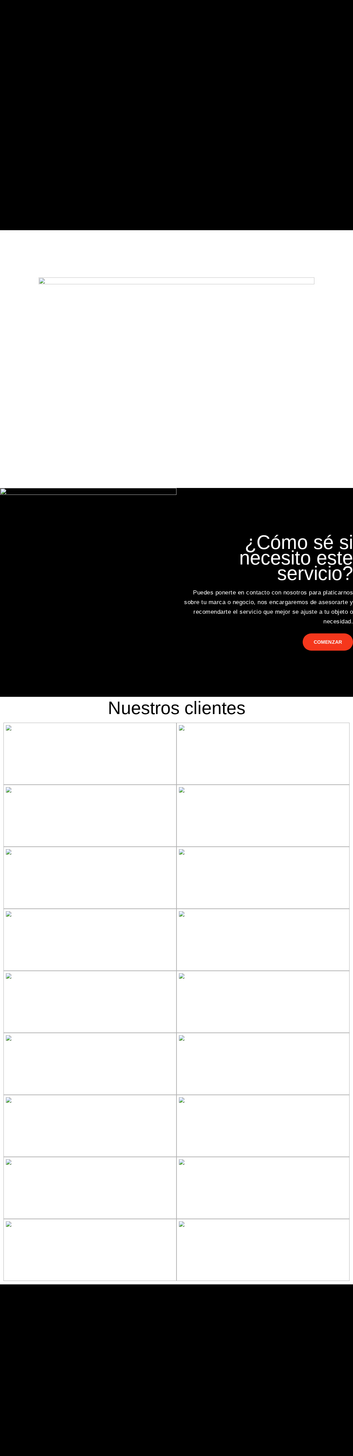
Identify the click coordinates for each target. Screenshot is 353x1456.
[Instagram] (49, 1347)
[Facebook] (10, 1347)
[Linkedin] (29, 1347)
